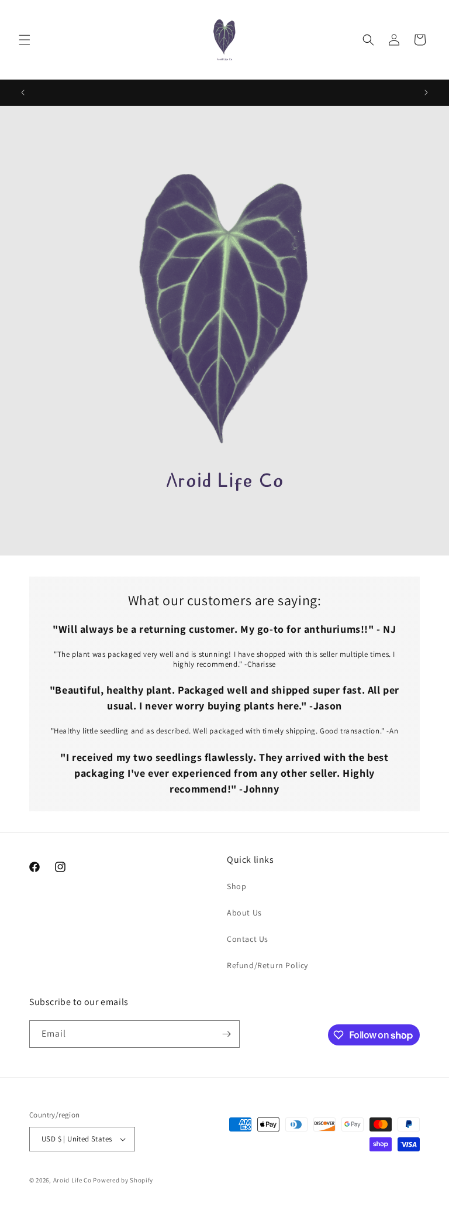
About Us (244, 912)
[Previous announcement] (23, 92)
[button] (24, 40)
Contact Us (247, 939)
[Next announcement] (426, 92)
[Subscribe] (226, 1034)
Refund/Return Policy (267, 965)
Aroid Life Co (72, 1180)
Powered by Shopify (123, 1180)
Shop (236, 886)
